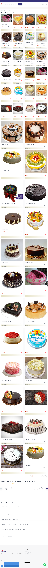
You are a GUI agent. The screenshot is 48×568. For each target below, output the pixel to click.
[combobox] (29, 4)
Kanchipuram (26, 540)
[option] (8, 488)
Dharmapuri (19, 540)
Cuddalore (11, 540)
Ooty (11, 541)
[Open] (34, 4)
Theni (4, 541)
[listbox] (24, 488)
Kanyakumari (33, 540)
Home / (2, 10)
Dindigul (39, 540)
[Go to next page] (46, 476)
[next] (47, 488)
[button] (24, 506)
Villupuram (4, 540)
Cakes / (5, 10)
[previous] (1, 488)
